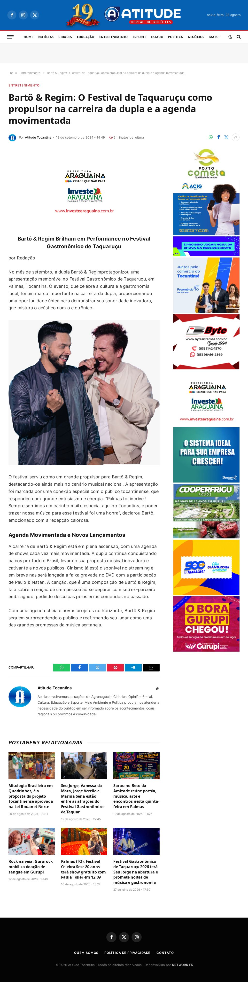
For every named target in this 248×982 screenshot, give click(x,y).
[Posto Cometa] (206, 177)
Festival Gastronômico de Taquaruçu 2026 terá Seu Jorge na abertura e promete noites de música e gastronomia (135, 872)
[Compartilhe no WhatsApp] (210, 137)
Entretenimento (113, 37)
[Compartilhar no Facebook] (218, 137)
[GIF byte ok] (206, 368)
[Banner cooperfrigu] (206, 537)
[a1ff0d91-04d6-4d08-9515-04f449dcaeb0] (206, 312)
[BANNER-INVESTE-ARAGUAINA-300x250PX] (84, 216)
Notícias (46, 37)
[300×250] (206, 594)
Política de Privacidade (127, 953)
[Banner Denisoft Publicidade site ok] (206, 481)
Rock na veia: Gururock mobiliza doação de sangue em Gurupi (30, 867)
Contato (165, 953)
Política (175, 37)
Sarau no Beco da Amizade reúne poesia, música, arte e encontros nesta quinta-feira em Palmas (136, 796)
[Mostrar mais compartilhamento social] (236, 137)
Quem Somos (86, 953)
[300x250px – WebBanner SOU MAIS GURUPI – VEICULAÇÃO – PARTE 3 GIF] (206, 650)
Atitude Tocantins (38, 137)
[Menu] (10, 36)
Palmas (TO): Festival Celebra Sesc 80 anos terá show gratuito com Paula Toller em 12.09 (83, 869)
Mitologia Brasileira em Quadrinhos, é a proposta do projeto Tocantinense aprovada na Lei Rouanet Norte (30, 796)
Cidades (65, 37)
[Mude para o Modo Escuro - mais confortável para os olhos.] (230, 37)
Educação (85, 37)
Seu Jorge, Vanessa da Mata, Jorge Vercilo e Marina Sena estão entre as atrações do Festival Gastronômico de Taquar (82, 799)
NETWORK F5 (182, 965)
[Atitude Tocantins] (124, 15)
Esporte (139, 37)
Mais (213, 37)
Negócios (196, 37)
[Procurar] (238, 36)
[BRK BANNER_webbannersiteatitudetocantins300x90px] (206, 255)
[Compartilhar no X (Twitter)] (226, 137)
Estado (157, 37)
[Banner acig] (206, 234)
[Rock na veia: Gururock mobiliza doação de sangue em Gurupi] (31, 841)
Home (28, 37)
